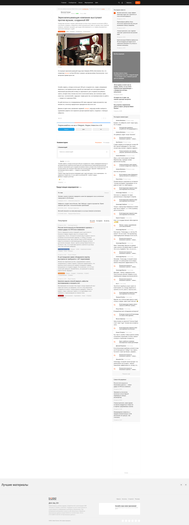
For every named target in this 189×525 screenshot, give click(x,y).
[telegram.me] (136, 521)
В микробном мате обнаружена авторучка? (126, 311)
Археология (61, 273)
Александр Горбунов (121, 192)
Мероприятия (89, 2)
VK (101, 129)
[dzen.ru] (132, 521)
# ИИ (67, 31)
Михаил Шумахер (120, 318)
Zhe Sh (62, 161)
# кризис (61, 251)
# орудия (73, 273)
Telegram (66, 129)
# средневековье (63, 275)
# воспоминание (69, 295)
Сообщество (72, 2)
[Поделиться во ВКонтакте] (51, 23)
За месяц (106, 221)
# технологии (86, 31)
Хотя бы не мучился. (120, 171)
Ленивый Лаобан (120, 297)
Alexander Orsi (119, 359)
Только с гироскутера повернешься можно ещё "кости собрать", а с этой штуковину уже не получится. (126, 208)
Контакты (124, 499)
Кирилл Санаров (120, 217)
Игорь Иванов (119, 308)
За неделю (99, 221)
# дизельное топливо (86, 249)
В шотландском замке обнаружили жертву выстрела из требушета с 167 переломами (74, 258)
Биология (61, 295)
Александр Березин (121, 229)
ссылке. (103, 9)
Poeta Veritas (119, 179)
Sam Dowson (119, 142)
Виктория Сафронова (73, 208)
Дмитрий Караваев (121, 345)
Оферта (118, 499)
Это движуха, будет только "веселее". (125, 134)
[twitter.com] (123, 521)
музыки (67, 73)
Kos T (117, 283)
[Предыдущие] (181, 485)
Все (80, 187)
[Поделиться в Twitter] (51, 16)
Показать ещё (126, 374)
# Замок (68, 273)
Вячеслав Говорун (66, 12)
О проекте (131, 499)
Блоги (80, 2)
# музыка (72, 31)
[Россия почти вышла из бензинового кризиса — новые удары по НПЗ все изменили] (103, 233)
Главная (63, 2)
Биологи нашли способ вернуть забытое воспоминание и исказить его (73, 282)
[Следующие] (186, 485)
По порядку (106, 142)
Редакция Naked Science (74, 213)
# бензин (72, 249)
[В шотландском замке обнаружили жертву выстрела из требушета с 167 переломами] (103, 262)
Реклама (137, 499)
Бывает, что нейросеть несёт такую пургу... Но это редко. (126, 123)
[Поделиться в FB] (51, 12)
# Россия (70, 251)
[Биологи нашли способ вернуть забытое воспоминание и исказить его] (103, 286)
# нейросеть (79, 31)
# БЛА (77, 249)
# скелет (87, 273)
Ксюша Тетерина (120, 332)
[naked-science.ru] (139, 521)
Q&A (96, 2)
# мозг (83, 295)
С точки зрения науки (64, 249)
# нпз (65, 251)
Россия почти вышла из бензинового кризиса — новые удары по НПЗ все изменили (76, 229)
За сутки (92, 221)
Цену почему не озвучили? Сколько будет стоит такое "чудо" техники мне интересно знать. (126, 323)
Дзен (83, 129)
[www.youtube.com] (129, 521)
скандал (86, 108)
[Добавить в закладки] (51, 9)
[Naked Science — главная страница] (54, 2)
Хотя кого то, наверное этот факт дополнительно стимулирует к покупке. (125, 195)
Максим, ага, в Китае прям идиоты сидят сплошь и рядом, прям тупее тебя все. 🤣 (126, 300)
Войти (137, 2)
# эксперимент (62, 297)
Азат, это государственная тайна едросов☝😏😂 (126, 221)
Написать (129, 2)
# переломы (80, 273)
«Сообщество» (85, 9)
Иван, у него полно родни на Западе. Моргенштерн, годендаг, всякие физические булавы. (124, 159)
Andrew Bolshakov (121, 120)
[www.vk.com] (126, 521)
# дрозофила (77, 295)
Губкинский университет (74, 200)
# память (89, 295)
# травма (70, 275)
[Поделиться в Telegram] (51, 20)
